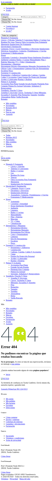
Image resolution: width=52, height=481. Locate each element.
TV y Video (19, 62)
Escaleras (4, 71)
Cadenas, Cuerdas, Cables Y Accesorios (26, 252)
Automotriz (5, 58)
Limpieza (12, 60)
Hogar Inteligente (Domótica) (39, 58)
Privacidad (14, 479)
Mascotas (11, 62)
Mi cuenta (9, 399)
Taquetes (33, 95)
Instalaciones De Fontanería (20, 44)
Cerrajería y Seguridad (18, 58)
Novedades (10, 106)
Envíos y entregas (12, 420)
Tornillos (41, 95)
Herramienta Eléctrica (9, 66)
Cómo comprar (11, 417)
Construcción (26, 75)
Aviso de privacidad (13, 440)
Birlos (13, 97)
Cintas (19, 77)
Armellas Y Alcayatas (9, 93)
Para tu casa (10, 112)
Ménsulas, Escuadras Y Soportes (23, 283)
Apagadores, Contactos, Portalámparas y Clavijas (27, 51)
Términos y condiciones (15, 438)
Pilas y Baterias (16, 217)
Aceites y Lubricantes (9, 79)
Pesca (11, 71)
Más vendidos (11, 103)
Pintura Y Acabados (8, 82)
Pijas (20, 95)
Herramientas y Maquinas (11, 64)
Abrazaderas (6, 97)
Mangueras (5, 44)
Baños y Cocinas (39, 40)
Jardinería (4, 60)
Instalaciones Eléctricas (19, 193)
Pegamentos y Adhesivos (10, 75)
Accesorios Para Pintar (9, 84)
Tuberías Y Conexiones (24, 40)
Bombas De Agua (8, 42)
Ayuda (8, 10)
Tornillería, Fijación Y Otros (11, 90)
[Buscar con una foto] (31, 22)
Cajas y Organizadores (15, 68)
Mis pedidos (10, 401)
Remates (4, 99)
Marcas (8, 110)
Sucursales (10, 436)
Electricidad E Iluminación (11, 47)
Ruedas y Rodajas (25, 79)
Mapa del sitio (24, 479)
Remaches (26, 95)
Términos (4, 479)
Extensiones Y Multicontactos (12, 53)
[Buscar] (34, 22)
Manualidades (35, 60)
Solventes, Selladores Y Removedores (25, 274)
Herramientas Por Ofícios (20, 232)
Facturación (10, 8)
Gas (48, 40)
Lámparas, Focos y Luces (11, 49)
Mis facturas (10, 403)
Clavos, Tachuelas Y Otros (28, 93)
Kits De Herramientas (40, 68)
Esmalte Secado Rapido (28, 84)
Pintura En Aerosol (15, 86)
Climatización (30, 62)
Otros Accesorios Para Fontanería (34, 42)
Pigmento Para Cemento (20, 269)
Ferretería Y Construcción (11, 73)
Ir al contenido (6, 2)
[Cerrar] (2, 156)
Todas (8, 135)
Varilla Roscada (22, 97)
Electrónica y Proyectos (30, 49)
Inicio (8, 374)
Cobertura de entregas (14, 422)
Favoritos (9, 317)
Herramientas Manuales (27, 66)
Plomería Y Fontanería (9, 38)
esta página (15, 364)
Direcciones (10, 408)
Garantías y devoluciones (15, 424)
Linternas (28, 68)
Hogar (3, 55)
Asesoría (9, 114)
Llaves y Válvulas (8, 40)
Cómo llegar (5, 456)
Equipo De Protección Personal (34, 77)
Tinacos (18, 42)
